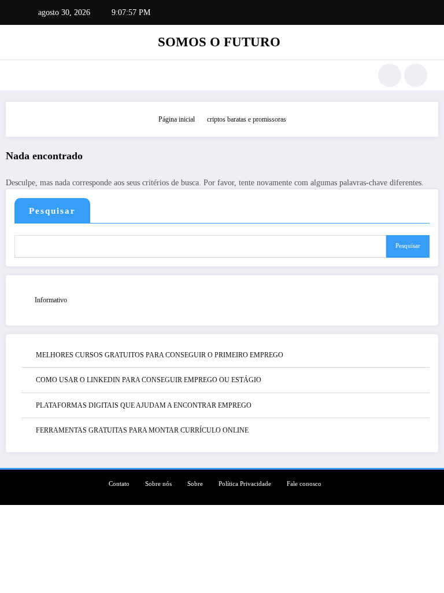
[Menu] (22, 75)
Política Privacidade (245, 484)
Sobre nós (158, 484)
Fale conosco (304, 484)
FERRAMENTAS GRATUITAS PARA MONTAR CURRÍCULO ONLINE (142, 430)
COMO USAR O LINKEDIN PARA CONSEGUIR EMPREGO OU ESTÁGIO (148, 380)
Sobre (195, 484)
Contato (119, 484)
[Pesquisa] (389, 75)
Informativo (51, 300)
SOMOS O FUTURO (219, 42)
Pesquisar (52, 210)
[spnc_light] (415, 75)
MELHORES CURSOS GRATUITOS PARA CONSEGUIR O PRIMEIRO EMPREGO (159, 355)
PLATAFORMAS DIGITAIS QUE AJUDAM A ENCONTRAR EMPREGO (143, 405)
